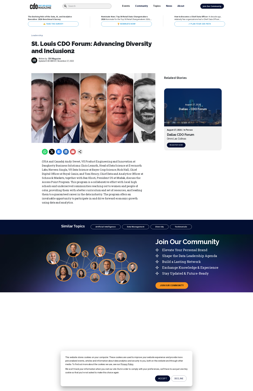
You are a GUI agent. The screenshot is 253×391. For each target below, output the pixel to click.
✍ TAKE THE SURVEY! (53, 24)
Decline (179, 378)
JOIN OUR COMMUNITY (174, 286)
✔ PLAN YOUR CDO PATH (200, 24)
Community (141, 6)
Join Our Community (212, 6)
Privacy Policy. (127, 364)
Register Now (176, 145)
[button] (105, 226)
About (180, 6)
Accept (162, 378)
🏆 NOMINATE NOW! (126, 24)
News (169, 6)
